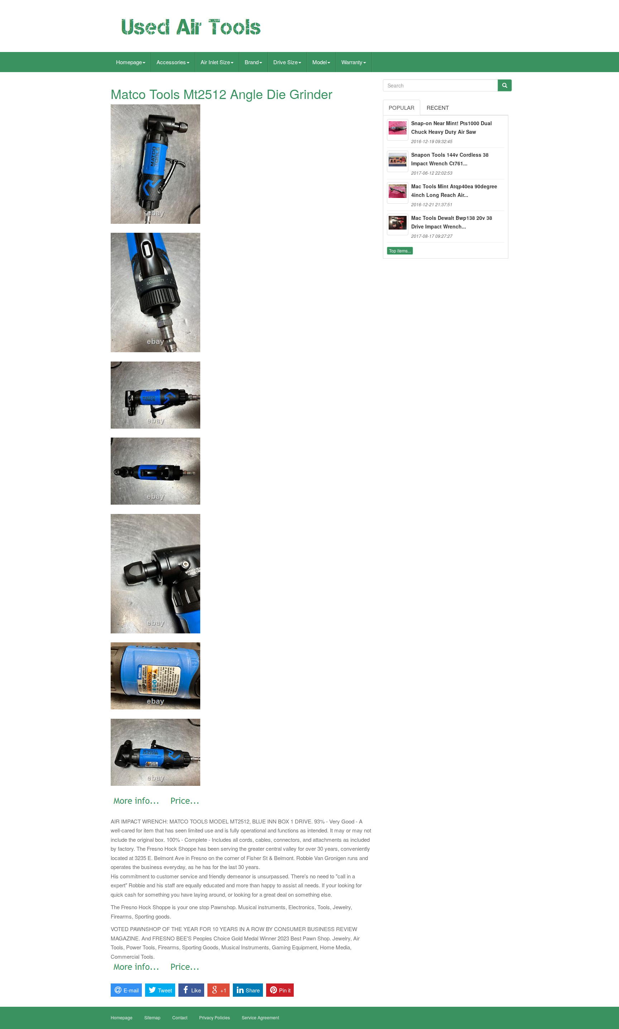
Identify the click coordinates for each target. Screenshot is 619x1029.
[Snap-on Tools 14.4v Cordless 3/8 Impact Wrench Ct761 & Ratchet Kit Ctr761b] (397, 161)
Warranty (352, 62)
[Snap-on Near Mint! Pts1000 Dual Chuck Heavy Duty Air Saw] (397, 130)
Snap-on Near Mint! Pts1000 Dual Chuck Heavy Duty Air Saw (451, 127)
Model (319, 62)
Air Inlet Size (215, 62)
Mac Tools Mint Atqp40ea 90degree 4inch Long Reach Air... (454, 190)
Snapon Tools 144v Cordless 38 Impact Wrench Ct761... (450, 159)
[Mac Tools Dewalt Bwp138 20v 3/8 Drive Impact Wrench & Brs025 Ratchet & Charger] (397, 224)
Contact (179, 1017)
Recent (438, 107)
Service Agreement (260, 1017)
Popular (401, 107)
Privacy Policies (214, 1017)
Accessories (171, 62)
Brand (252, 62)
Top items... (400, 250)
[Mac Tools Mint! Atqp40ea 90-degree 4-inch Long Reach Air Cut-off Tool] (397, 193)
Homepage (129, 62)
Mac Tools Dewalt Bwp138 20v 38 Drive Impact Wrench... (451, 222)
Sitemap (152, 1017)
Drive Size (285, 62)
